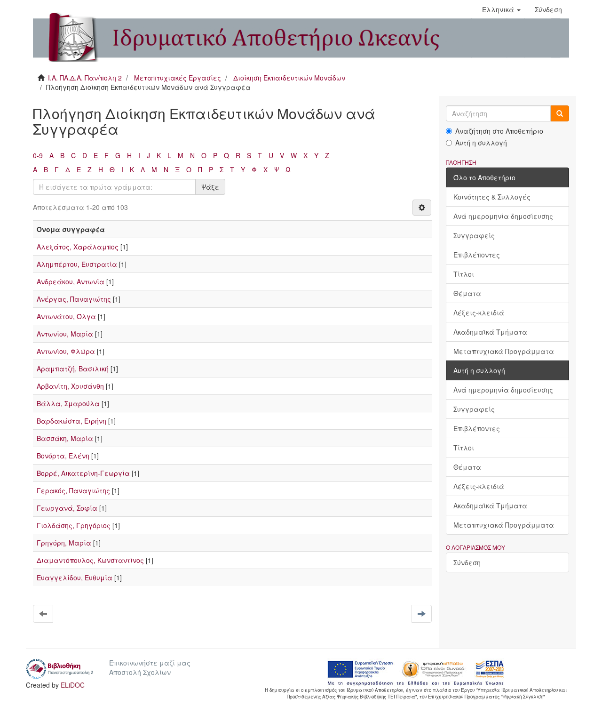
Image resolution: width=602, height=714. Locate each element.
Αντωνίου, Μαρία (65, 333)
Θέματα (467, 293)
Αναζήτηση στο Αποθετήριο (499, 131)
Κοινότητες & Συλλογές (492, 196)
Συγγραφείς (474, 235)
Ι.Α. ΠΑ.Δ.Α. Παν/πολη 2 (85, 77)
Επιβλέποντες (476, 254)
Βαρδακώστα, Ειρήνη (71, 420)
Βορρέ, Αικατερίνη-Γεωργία (83, 473)
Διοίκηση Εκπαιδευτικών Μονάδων (289, 77)
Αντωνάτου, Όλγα (66, 316)
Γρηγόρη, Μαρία (64, 542)
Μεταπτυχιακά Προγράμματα (503, 351)
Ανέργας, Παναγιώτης (74, 299)
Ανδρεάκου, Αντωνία (70, 281)
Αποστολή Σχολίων (140, 672)
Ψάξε (210, 187)
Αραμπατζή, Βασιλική (73, 368)
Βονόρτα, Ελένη (63, 455)
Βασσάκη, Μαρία (65, 438)
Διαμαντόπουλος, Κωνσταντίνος (90, 560)
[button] (501, 9)
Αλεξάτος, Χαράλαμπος (78, 246)
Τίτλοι (463, 274)
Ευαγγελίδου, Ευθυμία (74, 577)
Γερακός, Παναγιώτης (73, 490)
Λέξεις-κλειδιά (478, 312)
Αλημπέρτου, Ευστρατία (77, 264)
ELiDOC (73, 685)
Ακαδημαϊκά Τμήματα (490, 332)
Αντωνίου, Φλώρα (66, 351)
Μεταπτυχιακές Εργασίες (177, 77)
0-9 (38, 155)
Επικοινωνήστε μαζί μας (149, 662)
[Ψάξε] (559, 113)
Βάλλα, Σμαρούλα (68, 403)
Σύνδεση (467, 562)
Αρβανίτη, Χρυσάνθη (70, 386)
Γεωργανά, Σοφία (67, 508)
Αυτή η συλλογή (481, 142)
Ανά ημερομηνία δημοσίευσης (503, 216)
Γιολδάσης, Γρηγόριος (74, 525)
